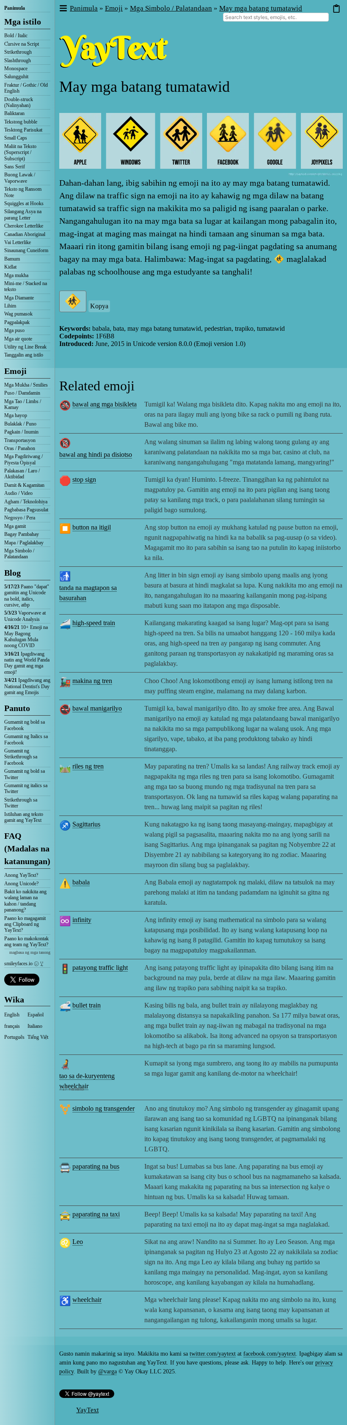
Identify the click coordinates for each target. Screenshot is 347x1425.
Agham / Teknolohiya (25, 502)
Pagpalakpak (17, 322)
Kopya (99, 306)
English (11, 1015)
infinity (81, 919)
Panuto (17, 708)
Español (36, 1015)
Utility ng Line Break (25, 347)
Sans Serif (14, 167)
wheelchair (87, 1299)
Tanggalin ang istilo (23, 355)
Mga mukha (16, 275)
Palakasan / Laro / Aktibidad (22, 474)
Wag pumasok (18, 314)
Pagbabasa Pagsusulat (26, 510)
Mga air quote (18, 339)
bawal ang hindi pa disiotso (95, 454)
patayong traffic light (100, 967)
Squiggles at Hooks (24, 203)
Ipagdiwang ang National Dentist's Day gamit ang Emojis (27, 686)
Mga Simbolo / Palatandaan (19, 554)
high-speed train (93, 622)
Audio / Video (18, 493)
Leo (77, 1241)
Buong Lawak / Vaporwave (19, 178)
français (12, 1026)
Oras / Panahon (19, 448)
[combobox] (276, 17)
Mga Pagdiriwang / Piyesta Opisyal (23, 459)
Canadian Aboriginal (24, 234)
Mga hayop (15, 415)
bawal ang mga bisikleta (104, 404)
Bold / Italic (16, 35)
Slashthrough (17, 60)
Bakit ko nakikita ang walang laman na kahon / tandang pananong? (25, 901)
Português (14, 1037)
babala (81, 882)
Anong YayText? (21, 875)
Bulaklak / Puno (20, 424)
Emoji (15, 371)
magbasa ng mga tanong (29, 952)
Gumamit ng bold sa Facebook (24, 725)
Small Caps (15, 138)
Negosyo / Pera (19, 518)
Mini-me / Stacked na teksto (25, 286)
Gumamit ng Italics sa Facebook (26, 739)
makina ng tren (92, 680)
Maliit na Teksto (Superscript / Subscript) (20, 152)
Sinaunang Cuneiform (26, 250)
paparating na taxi (96, 1214)
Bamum (12, 259)
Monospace (16, 68)
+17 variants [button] (71, 1089)
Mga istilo (22, 21)
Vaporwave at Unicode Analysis (25, 616)
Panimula (14, 8)
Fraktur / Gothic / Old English (26, 88)
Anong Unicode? (21, 884)
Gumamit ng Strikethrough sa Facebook (20, 757)
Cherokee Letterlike (23, 226)
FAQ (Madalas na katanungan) (27, 848)
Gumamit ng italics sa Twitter (25, 788)
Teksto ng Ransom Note (22, 192)
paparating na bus (95, 1166)
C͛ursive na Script (21, 44)
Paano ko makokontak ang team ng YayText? (26, 941)
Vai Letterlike (17, 242)
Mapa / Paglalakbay (24, 543)
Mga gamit (15, 526)
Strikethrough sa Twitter (20, 803)
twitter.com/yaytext (213, 1354)
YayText (87, 1410)
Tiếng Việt (38, 1037)
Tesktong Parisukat (23, 130)
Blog (12, 572)
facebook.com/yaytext (269, 1354)
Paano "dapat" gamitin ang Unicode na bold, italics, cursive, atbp (26, 596)
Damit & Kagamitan (24, 485)
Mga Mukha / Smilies (26, 385)
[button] (62, 8)
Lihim (10, 306)
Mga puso (14, 330)
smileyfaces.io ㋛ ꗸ (23, 963)
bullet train (86, 1005)
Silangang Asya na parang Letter (22, 214)
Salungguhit (16, 77)
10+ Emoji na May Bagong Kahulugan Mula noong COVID (26, 636)
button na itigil (91, 527)
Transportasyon (20, 440)
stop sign (84, 479)
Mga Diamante (19, 298)
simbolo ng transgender (103, 1108)
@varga (107, 1371)
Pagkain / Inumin (21, 432)
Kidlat (10, 267)
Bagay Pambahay (21, 534)
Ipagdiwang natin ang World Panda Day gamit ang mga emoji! (27, 663)
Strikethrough (18, 52)
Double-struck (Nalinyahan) (18, 102)
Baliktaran (14, 113)
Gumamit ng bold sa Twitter (24, 774)
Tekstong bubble (20, 122)
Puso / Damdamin (22, 393)
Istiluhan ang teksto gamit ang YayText (23, 817)
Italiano (35, 1026)
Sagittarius (86, 824)
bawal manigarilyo (97, 708)
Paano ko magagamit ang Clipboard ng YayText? (25, 924)
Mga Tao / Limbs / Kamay (22, 404)
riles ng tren (88, 766)
